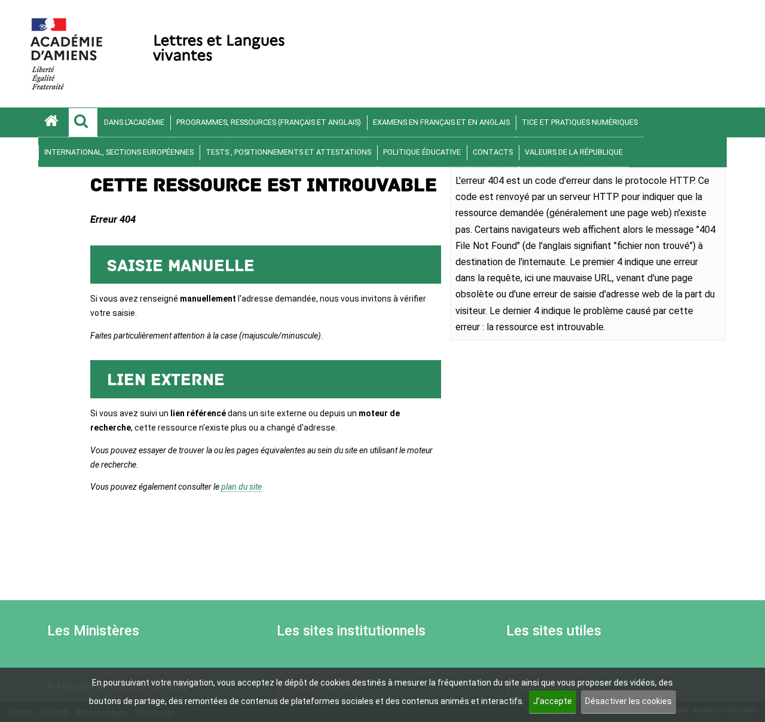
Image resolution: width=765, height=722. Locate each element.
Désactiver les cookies (628, 701)
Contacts (493, 152)
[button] (83, 122)
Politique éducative (422, 152)
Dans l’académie (134, 122)
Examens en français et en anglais (441, 122)
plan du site (241, 486)
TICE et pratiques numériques (580, 122)
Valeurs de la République (574, 152)
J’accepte (552, 701)
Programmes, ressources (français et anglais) (268, 122)
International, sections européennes (119, 152)
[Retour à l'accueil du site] (53, 122)
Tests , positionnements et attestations (288, 152)
